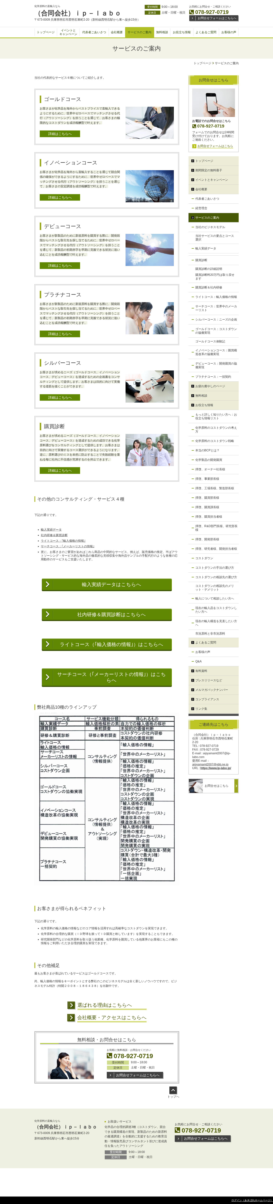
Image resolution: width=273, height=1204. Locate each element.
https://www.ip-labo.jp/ (215, 768)
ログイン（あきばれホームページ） (252, 1200)
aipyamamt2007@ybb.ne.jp (210, 764)
